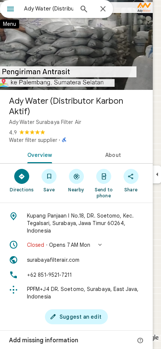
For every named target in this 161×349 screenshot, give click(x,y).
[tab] (38, 154)
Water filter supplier (33, 140)
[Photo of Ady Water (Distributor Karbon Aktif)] (76, 45)
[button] (76, 244)
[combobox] (48, 8)
